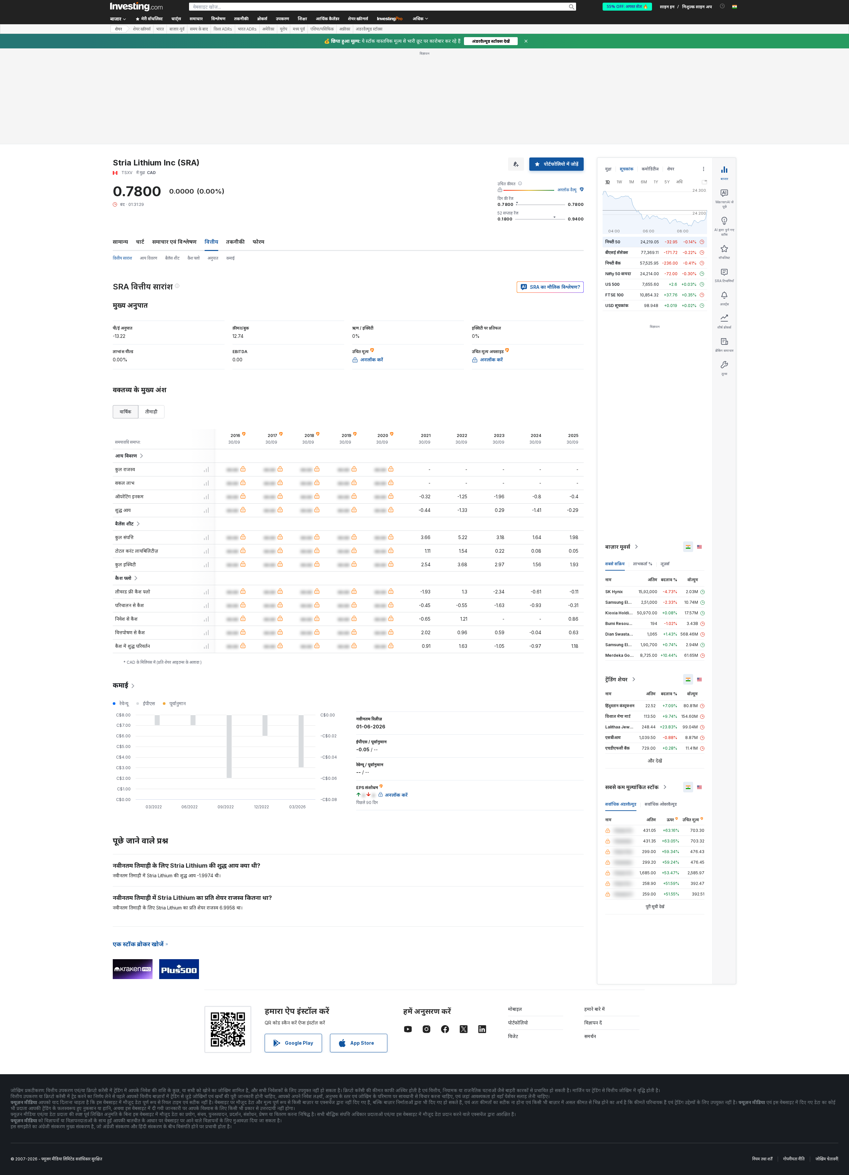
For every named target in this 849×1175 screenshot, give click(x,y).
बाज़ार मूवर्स (617, 546)
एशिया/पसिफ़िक (322, 29)
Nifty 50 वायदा (618, 273)
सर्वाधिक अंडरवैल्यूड (620, 804)
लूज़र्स (665, 563)
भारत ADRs (247, 29)
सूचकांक (626, 168)
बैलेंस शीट (172, 258)
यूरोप (283, 29)
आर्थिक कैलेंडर (327, 19)
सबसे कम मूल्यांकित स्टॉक (632, 787)
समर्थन (590, 1036)
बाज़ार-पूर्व (176, 29)
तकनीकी (235, 241)
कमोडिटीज (650, 168)
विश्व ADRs (223, 29)
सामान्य (120, 241)
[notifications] (722, 6)
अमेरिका (268, 29)
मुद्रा (608, 168)
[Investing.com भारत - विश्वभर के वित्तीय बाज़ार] (136, 6)
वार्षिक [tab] (125, 411)
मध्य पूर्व (299, 29)
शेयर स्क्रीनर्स (358, 19)
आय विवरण (148, 258)
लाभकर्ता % (642, 563)
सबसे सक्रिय (615, 563)
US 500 (612, 284)
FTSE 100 (614, 294)
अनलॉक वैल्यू (566, 189)
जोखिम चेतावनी (827, 1158)
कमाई (230, 258)
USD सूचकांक (616, 305)
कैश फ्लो (193, 258)
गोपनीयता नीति (794, 1158)
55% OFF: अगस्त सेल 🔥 (627, 6)
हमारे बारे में (594, 1009)
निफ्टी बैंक (613, 263)
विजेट (513, 1036)
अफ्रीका (344, 29)
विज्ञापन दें (593, 1022)
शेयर (118, 29)
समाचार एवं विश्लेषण (174, 241)
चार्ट (140, 241)
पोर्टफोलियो (518, 1022)
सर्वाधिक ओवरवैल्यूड (661, 804)
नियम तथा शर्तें (762, 1158)
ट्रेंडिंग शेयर (616, 679)
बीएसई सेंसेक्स (616, 252)
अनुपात (213, 258)
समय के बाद (199, 29)
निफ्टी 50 (612, 241)
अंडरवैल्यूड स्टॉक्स (369, 29)
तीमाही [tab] (151, 411)
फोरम (258, 241)
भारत (160, 29)
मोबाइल (515, 1009)
